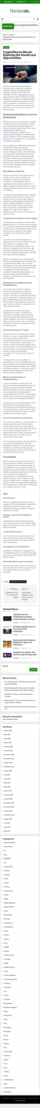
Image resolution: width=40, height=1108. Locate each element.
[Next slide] (37, 2)
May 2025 (7, 783)
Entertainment (8, 927)
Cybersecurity (8, 891)
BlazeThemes (21, 1100)
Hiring (6, 971)
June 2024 (7, 827)
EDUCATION (8, 915)
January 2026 (8, 751)
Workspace (7, 1092)
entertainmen (8, 923)
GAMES (6, 947)
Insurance (7, 983)
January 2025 (8, 799)
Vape (5, 1084)
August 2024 (8, 819)
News (6, 1011)
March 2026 (8, 743)
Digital (6, 899)
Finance (6, 939)
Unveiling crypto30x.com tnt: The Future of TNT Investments (24, 629)
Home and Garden (10, 975)
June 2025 (7, 779)
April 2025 (7, 787)
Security (6, 1044)
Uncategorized (8, 1080)
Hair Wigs (7, 959)
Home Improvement (10, 979)
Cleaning (7, 875)
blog (5, 855)
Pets (5, 1023)
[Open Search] (34, 19)
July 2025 (7, 775)
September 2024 (9, 815)
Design (6, 895)
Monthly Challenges (10, 1007)
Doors (6, 911)
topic (5, 1068)
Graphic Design (9, 955)
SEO (5, 1047)
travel (6, 1076)
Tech (5, 1064)
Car (5, 863)
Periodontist (8, 1015)
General (6, 951)
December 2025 (9, 755)
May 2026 (7, 734)
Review (6, 1039)
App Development (9, 842)
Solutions (7, 1056)
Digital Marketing (9, 903)
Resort (6, 1035)
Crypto (6, 47)
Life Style (7, 999)
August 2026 (8, 730)
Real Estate (7, 1027)
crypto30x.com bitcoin (18, 582)
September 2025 (9, 767)
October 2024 (8, 811)
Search (5, 666)
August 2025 (8, 771)
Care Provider (8, 867)
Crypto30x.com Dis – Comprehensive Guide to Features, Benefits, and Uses (24, 617)
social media (8, 1051)
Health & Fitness (9, 967)
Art (5, 850)
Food (5, 943)
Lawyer (6, 995)
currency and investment (12, 135)
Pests (6, 1019)
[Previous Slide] (34, 2)
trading (23, 487)
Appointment (8, 846)
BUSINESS (7, 859)
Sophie (7, 62)
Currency (7, 887)
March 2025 (8, 791)
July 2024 (7, 823)
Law (5, 991)
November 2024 (9, 807)
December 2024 (9, 803)
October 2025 (8, 763)
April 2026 (7, 738)
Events (6, 931)
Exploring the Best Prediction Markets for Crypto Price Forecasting (24, 642)
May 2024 (7, 831)
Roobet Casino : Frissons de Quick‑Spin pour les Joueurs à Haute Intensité (17, 2)
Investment (7, 987)
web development (9, 1088)
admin (16, 623)
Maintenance (8, 1003)
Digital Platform (9, 907)
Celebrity (7, 871)
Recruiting (7, 1031)
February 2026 (8, 746)
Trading (6, 1072)
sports (6, 1060)
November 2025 (9, 759)
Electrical (7, 919)
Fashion (6, 935)
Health (6, 963)
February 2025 (8, 795)
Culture (6, 883)
